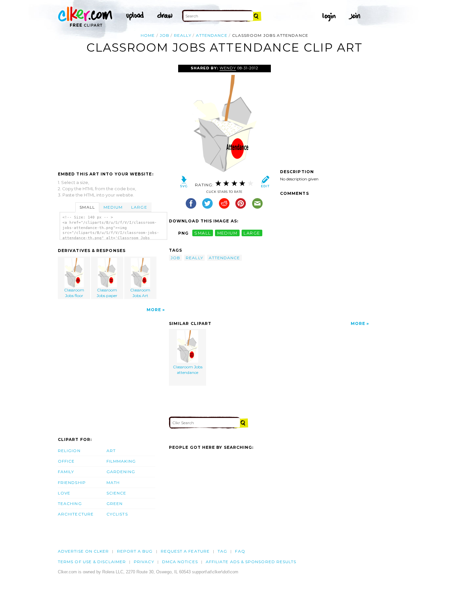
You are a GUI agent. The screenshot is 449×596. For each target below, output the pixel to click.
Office (66, 461)
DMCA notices (180, 561)
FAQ (240, 551)
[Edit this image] (265, 183)
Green (114, 503)
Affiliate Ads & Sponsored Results (251, 561)
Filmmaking (121, 461)
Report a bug (135, 551)
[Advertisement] (113, 114)
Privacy (144, 561)
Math (113, 482)
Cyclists (117, 514)
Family (66, 471)
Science (116, 493)
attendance (211, 35)
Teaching (70, 503)
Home (148, 35)
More (154, 309)
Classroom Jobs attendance (187, 369)
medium (227, 233)
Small (87, 207)
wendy (228, 68)
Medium (113, 207)
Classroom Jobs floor (74, 292)
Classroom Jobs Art (140, 292)
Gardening (120, 471)
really (182, 35)
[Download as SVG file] (184, 183)
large (252, 233)
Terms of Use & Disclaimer (92, 561)
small (202, 233)
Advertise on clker (83, 551)
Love (64, 493)
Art (111, 450)
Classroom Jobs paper (107, 292)
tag (222, 551)
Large (139, 207)
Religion (69, 450)
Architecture (76, 514)
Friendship (72, 482)
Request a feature (185, 551)
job (164, 35)
